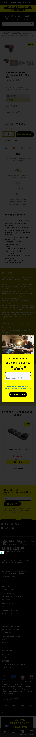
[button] (31, 337)
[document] (18, 368)
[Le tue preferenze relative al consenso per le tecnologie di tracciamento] (2, 552)
